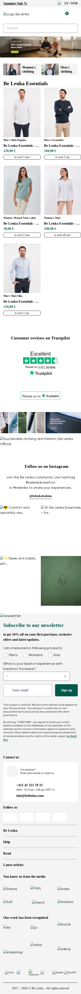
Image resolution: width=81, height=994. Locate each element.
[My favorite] (45, 14)
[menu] (75, 15)
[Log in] (55, 14)
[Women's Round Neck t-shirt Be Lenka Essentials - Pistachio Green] (22, 190)
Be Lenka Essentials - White (22, 145)
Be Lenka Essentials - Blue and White (22, 301)
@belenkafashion (40, 496)
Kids (57, 655)
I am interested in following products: (33, 648)
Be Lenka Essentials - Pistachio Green (22, 223)
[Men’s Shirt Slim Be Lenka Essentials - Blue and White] (22, 268)
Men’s (13, 655)
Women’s (36, 655)
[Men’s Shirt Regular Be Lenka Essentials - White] (22, 112)
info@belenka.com (30, 795)
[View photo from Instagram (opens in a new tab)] (20, 530)
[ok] (72, 28)
